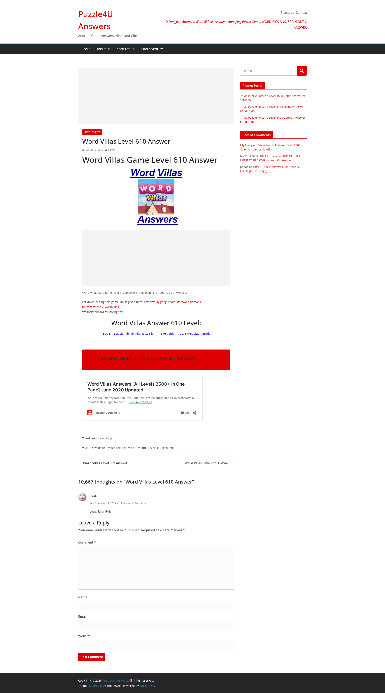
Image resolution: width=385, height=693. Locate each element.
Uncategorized (92, 132)
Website (84, 636)
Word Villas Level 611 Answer (207, 463)
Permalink (140, 503)
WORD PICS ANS (274, 21)
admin (111, 149)
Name (82, 597)
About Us (103, 49)
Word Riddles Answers (210, 21)
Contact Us (125, 49)
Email (82, 616)
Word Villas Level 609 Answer (105, 463)
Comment (87, 542)
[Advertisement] (156, 96)
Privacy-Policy (152, 49)
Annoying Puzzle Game (244, 21)
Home (85, 49)
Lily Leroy (246, 145)
